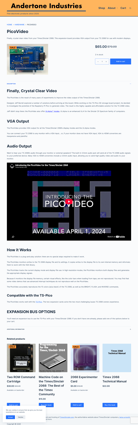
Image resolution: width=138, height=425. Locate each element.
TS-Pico (39, 302)
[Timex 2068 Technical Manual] (117, 358)
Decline (20, 417)
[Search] (130, 8)
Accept (10, 417)
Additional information (15, 329)
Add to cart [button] (13, 405)
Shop (101, 8)
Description (11, 84)
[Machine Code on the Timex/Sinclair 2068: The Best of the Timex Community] (53, 358)
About (111, 8)
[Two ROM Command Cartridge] (21, 358)
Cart (123, 8)
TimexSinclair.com (67, 417)
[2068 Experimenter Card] (85, 358)
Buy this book (46, 405)
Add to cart (120, 61)
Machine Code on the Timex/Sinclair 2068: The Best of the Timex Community (51, 385)
